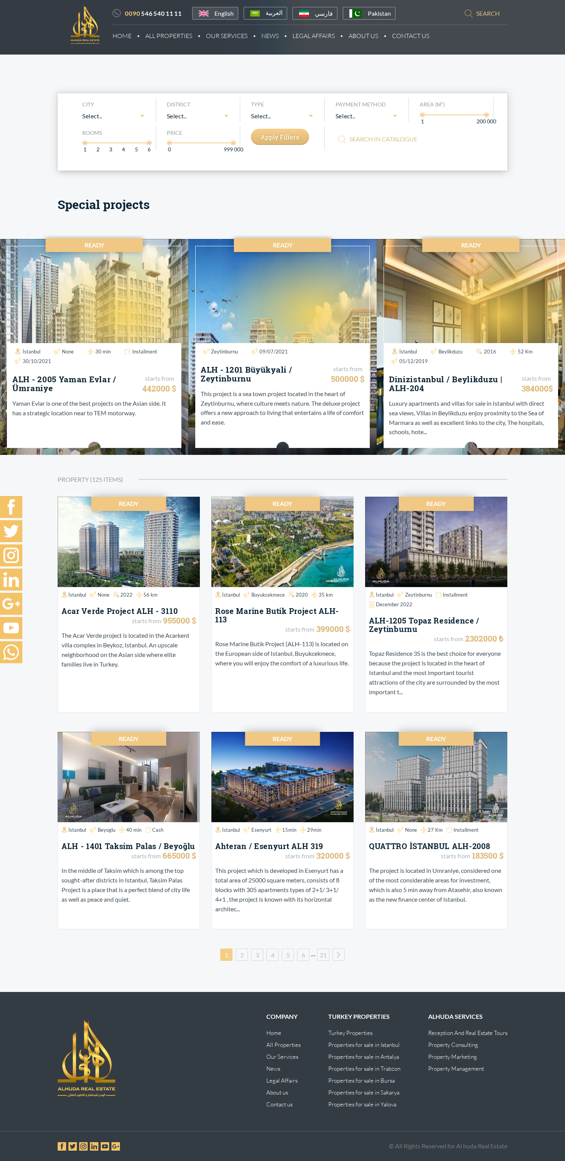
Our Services (227, 36)
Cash (157, 830)
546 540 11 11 (153, 13)
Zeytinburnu (224, 351)
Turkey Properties (350, 1033)
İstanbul (31, 351)
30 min (103, 351)
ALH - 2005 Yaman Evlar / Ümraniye (64, 383)
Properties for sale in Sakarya (363, 1092)
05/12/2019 (413, 361)
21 (323, 955)
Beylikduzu (450, 351)
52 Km (525, 351)
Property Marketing (452, 1056)
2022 (126, 595)
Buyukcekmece (268, 595)
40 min (133, 830)
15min (289, 830)
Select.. (92, 115)
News (270, 36)
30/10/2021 (37, 361)
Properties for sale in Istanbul (364, 1044)
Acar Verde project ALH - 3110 (119, 611)
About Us (363, 36)
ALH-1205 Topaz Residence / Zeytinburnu (424, 624)
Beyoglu (106, 830)
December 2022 (394, 604)
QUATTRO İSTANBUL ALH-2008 (429, 846)
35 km (326, 595)
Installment (144, 351)
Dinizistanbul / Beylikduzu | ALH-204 (445, 383)
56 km (150, 595)
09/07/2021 (273, 351)
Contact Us (410, 36)
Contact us (279, 1104)
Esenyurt (261, 830)
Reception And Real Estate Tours (467, 1033)
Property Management (456, 1068)
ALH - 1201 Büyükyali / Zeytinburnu (246, 374)
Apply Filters (280, 137)
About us (277, 1092)
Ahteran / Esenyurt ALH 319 (269, 846)
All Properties (168, 36)
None (68, 351)
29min (314, 830)
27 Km (435, 830)
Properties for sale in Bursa (361, 1080)
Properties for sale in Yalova (362, 1104)
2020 (302, 595)
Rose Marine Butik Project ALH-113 (277, 615)
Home (122, 36)
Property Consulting (453, 1044)
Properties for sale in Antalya (363, 1056)
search (488, 13)
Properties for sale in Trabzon (364, 1068)
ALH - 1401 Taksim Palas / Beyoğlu (128, 846)
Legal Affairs (313, 36)
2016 (490, 351)
